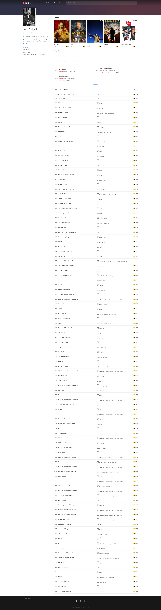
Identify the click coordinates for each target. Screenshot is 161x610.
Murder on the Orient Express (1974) (110, 72)
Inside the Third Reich (64, 289)
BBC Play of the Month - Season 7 (67, 471)
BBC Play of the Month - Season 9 (67, 457)
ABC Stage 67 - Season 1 (65, 524)
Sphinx (60, 323)
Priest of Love (62, 304)
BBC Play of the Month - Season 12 (68, 399)
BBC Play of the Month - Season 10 (68, 438)
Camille (60, 241)
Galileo (60, 409)
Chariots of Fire (62, 313)
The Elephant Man (63, 342)
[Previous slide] (55, 31)
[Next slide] (136, 31)
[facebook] (76, 601)
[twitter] (80, 601)
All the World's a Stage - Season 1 (67, 261)
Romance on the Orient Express (67, 232)
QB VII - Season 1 (63, 442)
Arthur (60, 308)
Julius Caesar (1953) (65, 80)
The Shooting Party (63, 237)
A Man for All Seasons (64, 194)
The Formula (61, 332)
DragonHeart (61, 131)
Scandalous (61, 256)
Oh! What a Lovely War (64, 485)
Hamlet (106, 44)
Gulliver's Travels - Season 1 (66, 141)
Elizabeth (56, 44)
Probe (60, 462)
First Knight (61, 150)
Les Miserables (62, 375)
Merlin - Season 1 (63, 117)
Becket (60, 543)
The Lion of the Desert (64, 337)
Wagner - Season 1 (63, 280)
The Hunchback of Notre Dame (66, 294)
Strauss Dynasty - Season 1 (66, 174)
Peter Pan (61, 395)
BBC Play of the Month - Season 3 (67, 514)
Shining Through (62, 165)
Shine (88, 44)
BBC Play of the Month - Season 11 (68, 414)
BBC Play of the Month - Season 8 (67, 466)
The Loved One (62, 533)
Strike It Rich (61, 179)
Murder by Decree (63, 366)
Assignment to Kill (63, 500)
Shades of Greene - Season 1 (66, 418)
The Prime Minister (63, 581)
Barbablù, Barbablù (63, 213)
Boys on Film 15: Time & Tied (66, 94)
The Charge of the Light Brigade (67, 505)
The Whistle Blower (63, 217)
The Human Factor (63, 356)
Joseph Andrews (63, 380)
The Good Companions (64, 591)
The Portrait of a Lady (64, 127)
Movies (41, 3)
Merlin (72, 44)
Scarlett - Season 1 (63, 155)
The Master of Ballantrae (65, 251)
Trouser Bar (61, 98)
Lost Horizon (61, 452)
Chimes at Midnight (63, 529)
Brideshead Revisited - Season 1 (67, 328)
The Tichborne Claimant (64, 107)
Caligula (60, 361)
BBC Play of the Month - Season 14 (68, 371)
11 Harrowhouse (62, 433)
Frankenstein (61, 246)
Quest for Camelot (63, 112)
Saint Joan (61, 548)
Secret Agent (62, 586)
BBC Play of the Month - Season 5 (67, 490)
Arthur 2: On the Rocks (64, 198)
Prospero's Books (63, 170)
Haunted (60, 146)
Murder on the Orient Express (66, 423)
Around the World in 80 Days (66, 557)
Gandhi (60, 284)
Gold (59, 428)
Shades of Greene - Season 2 (66, 404)
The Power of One (126, 44)
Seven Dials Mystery (64, 318)
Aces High (61, 390)
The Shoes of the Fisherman (66, 495)
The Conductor (62, 351)
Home (35, 3)
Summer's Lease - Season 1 (66, 189)
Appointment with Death (65, 203)
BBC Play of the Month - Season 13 (68, 385)
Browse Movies (58, 3)
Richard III (61, 562)
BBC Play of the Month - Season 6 (67, 481)
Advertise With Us (29, 598)
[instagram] (84, 601)
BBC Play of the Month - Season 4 (67, 509)
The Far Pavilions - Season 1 (66, 265)
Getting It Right (62, 184)
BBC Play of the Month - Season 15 (68, 299)
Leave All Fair (62, 227)
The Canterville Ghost (64, 222)
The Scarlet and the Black (65, 275)
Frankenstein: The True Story (66, 447)
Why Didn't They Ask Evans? (66, 347)
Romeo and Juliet (63, 567)
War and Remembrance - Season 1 (67, 208)
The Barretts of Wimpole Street (66, 552)
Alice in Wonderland (63, 519)
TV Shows (48, 3)
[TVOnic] (27, 3)
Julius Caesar (62, 476)
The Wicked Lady (63, 270)
